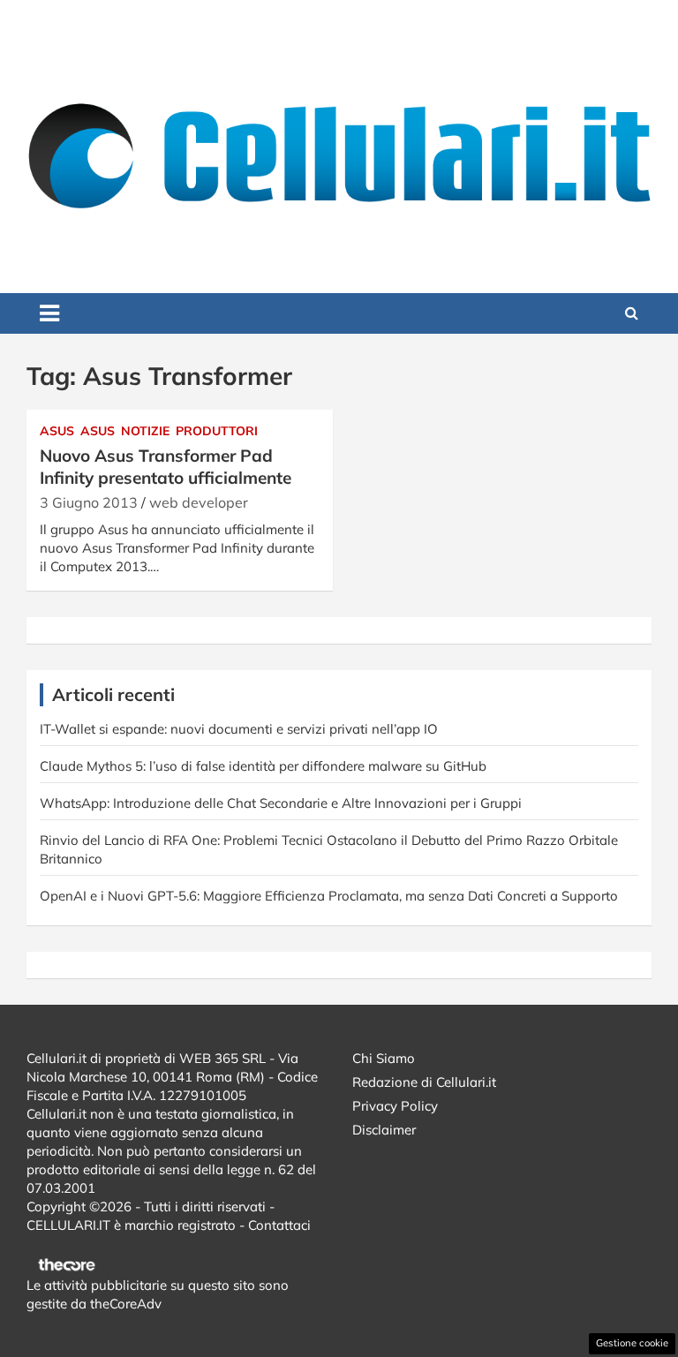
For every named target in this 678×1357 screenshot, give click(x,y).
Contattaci (279, 1225)
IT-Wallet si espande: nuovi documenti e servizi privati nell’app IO (239, 728)
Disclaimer (384, 1129)
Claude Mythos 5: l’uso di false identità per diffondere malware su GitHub (263, 766)
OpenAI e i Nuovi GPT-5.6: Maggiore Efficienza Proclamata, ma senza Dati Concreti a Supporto (329, 895)
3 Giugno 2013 (89, 502)
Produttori (217, 431)
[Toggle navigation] (49, 313)
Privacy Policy (395, 1105)
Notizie (145, 431)
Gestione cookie (632, 1343)
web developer (198, 502)
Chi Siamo (383, 1058)
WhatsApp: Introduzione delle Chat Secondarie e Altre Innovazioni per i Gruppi (281, 803)
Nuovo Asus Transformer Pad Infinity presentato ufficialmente (165, 466)
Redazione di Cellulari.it (424, 1082)
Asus (57, 431)
